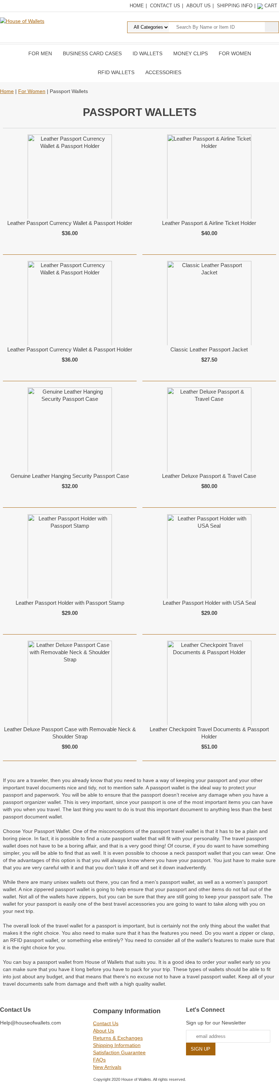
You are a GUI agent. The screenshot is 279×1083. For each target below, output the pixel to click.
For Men (40, 53)
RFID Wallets (116, 72)
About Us (198, 5)
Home (137, 5)
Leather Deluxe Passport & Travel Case (209, 476)
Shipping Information (117, 1045)
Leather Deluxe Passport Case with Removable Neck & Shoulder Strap (70, 733)
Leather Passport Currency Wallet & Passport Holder (69, 223)
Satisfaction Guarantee (119, 1052)
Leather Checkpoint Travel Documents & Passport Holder (209, 733)
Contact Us (165, 5)
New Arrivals (107, 1067)
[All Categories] (188, 27)
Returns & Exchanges (118, 1038)
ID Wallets (147, 53)
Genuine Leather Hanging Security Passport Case (70, 476)
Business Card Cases (92, 53)
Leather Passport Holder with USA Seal (209, 603)
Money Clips (190, 53)
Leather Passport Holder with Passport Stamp (70, 603)
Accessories (163, 72)
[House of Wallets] (22, 21)
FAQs (99, 1060)
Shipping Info (234, 5)
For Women (235, 53)
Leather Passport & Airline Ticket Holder (209, 223)
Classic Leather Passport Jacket (209, 349)
